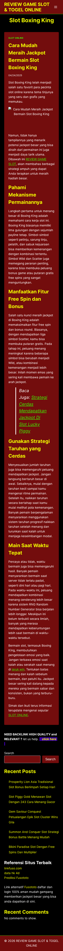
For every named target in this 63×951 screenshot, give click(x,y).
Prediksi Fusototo (16, 878)
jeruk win (18, 669)
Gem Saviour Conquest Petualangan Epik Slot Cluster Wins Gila (33, 817)
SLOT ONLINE (15, 38)
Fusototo (30, 887)
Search (9, 753)
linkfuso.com (13, 868)
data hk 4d (12, 873)
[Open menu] (55, 7)
